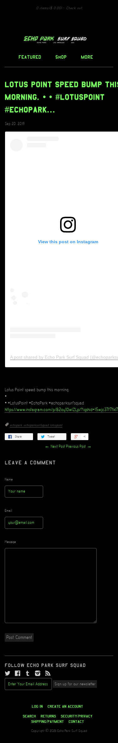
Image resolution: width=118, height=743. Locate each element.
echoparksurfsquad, (37, 425)
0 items (49, 8)
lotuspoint (56, 425)
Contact (76, 721)
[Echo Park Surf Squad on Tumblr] (28, 673)
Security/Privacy (77, 716)
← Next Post (55, 447)
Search (29, 716)
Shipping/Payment (47, 721)
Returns (48, 716)
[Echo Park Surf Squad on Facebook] (17, 673)
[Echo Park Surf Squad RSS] (48, 673)
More (87, 57)
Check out (74, 8)
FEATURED (30, 57)
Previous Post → (79, 447)
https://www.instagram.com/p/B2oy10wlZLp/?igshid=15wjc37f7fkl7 (61, 409)
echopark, (17, 425)
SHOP (61, 57)
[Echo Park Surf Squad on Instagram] (38, 673)
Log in (37, 706)
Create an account (65, 706)
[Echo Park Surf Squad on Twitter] (7, 673)
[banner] (59, 39)
